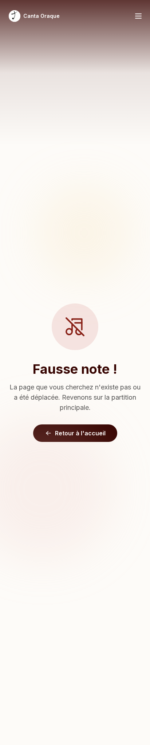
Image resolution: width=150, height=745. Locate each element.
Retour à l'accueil (80, 433)
